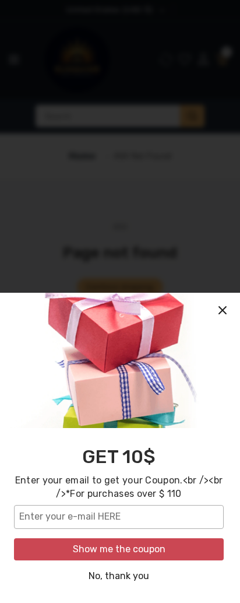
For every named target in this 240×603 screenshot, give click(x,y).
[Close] (222, 310)
